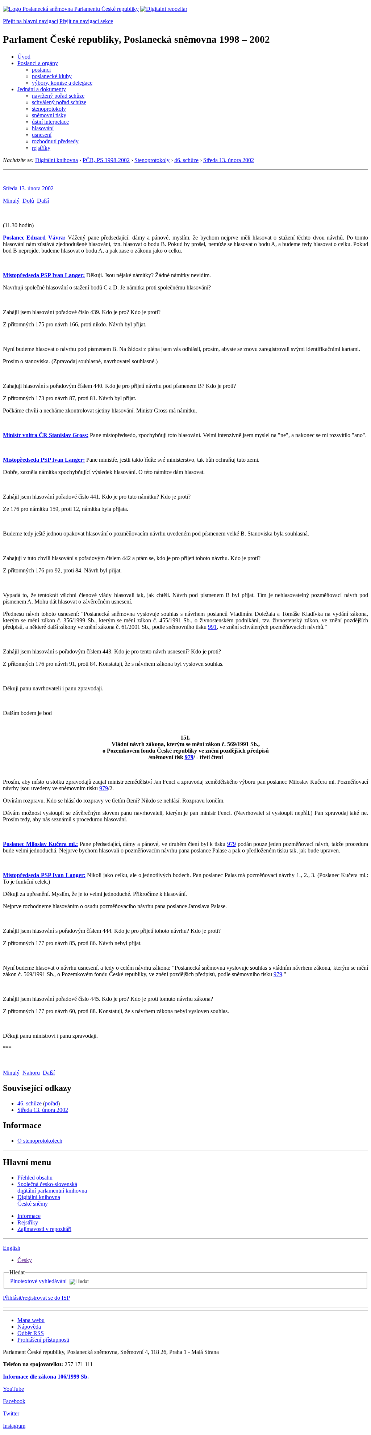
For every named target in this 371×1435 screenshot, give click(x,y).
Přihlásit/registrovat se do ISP (36, 1298)
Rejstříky (27, 1222)
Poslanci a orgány (37, 63)
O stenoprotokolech (39, 1141)
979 (189, 757)
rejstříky (41, 148)
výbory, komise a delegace (62, 83)
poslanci (41, 70)
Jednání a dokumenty (41, 89)
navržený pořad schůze (58, 96)
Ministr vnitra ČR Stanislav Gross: (45, 435)
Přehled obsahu (35, 1177)
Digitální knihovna (56, 160)
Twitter (11, 1413)
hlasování (43, 128)
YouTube (13, 1389)
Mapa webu (31, 1320)
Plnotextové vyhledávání (38, 1281)
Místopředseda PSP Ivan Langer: (44, 275)
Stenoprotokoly (152, 160)
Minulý (11, 201)
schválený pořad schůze (59, 102)
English (11, 1248)
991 (212, 627)
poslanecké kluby (52, 76)
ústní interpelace (50, 122)
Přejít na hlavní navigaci (30, 21)
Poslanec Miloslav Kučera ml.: (40, 844)
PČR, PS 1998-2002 (106, 160)
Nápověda (29, 1327)
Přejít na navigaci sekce (86, 21)
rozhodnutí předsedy (55, 141)
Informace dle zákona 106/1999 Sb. (46, 1376)
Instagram (14, 1426)
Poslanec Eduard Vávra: (34, 237)
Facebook (14, 1401)
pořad (51, 1103)
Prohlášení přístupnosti (43, 1340)
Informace (29, 1216)
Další (43, 201)
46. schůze (186, 160)
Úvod (23, 57)
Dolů (28, 201)
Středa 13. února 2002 (228, 160)
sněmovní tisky (49, 115)
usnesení (41, 135)
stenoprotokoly (49, 109)
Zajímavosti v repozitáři (44, 1229)
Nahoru (31, 1073)
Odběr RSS (30, 1333)
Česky (24, 1260)
